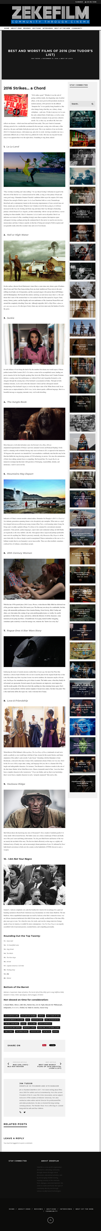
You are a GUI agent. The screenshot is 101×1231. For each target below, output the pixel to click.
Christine (40, 995)
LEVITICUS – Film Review (83, 403)
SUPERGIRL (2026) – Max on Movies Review (83, 440)
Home (6, 28)
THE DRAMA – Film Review (82, 763)
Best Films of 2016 (53, 1015)
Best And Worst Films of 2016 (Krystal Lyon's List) (49, 1066)
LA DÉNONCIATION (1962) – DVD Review (82, 270)
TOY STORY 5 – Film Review (82, 459)
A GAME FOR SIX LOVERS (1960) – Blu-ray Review (83, 213)
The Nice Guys (35, 1031)
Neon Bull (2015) (29, 1027)
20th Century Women (28, 1015)
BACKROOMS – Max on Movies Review (82, 554)
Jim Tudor (35, 58)
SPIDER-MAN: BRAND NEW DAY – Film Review (82, 251)
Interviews (48, 28)
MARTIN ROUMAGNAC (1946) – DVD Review (82, 156)
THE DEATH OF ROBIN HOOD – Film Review (82, 479)
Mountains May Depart (13, 1027)
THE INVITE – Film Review (82, 384)
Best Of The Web (62, 28)
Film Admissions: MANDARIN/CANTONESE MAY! (82, 535)
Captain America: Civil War (14, 1019)
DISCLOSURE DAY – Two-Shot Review (83, 497)
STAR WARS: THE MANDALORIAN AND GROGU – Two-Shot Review (82, 592)
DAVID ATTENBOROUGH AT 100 (82, 630)
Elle (27, 1019)
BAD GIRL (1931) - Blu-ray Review (18, 1065)
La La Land (32, 1023)
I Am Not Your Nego (11, 1023)
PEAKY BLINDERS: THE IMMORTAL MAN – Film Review (82, 687)
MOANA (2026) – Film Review (82, 346)
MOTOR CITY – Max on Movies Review (82, 308)
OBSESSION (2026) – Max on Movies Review (82, 611)
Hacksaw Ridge (37, 1019)
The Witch (46, 1031)
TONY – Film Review (82, 194)
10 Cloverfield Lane (11, 1015)
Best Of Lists (67, 58)
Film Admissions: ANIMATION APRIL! (82, 649)
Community (77, 28)
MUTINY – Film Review (82, 118)
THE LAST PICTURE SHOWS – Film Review (82, 137)
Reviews (27, 28)
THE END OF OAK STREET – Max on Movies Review (82, 175)
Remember (15, 1008)
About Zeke (16, 28)
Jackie (23, 1023)
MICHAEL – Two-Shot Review (82, 668)
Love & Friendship (45, 1023)
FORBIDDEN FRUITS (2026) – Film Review (82, 706)
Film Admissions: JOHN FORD (82, 422)
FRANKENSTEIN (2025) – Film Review (82, 782)
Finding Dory (11, 970)
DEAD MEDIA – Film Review (83, 232)
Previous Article (20, 1062)
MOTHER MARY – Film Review (83, 725)
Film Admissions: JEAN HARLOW (82, 289)
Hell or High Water (52, 1019)
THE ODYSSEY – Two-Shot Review (82, 327)
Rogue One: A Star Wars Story (48, 1027)
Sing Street (9, 1031)
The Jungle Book (21, 1031)
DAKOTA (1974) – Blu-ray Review (82, 516)
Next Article (51, 1062)
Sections (36, 28)
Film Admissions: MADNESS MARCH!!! (82, 744)
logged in (16, 1143)
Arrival (41, 1015)
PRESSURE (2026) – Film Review (82, 573)
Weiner (55, 1031)
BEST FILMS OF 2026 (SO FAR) (82, 365)
